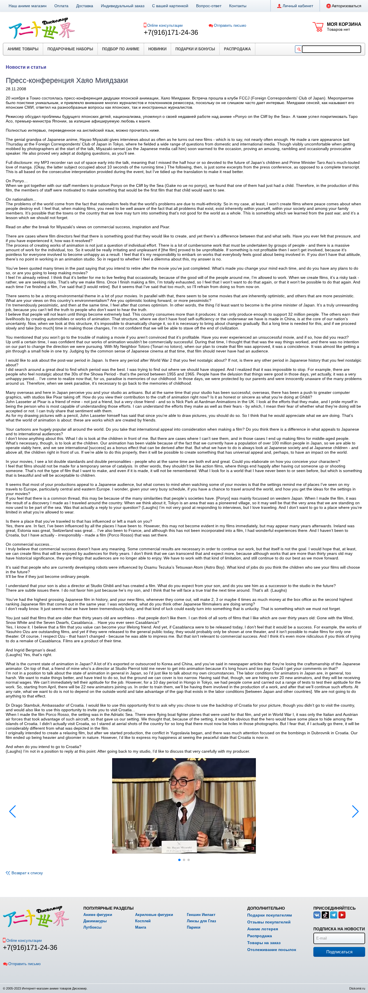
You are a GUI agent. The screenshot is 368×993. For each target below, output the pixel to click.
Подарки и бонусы (195, 49)
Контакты (237, 5)
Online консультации (165, 25)
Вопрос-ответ (208, 5)
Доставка (84, 5)
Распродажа (237, 49)
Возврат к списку (27, 873)
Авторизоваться (346, 5)
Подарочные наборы (70, 49)
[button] (355, 811)
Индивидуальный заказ (122, 5)
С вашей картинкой (170, 5)
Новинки (157, 49)
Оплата (61, 5)
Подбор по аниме (120, 49)
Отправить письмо (230, 25)
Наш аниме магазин (28, 5)
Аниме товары (23, 49)
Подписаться (339, 951)
